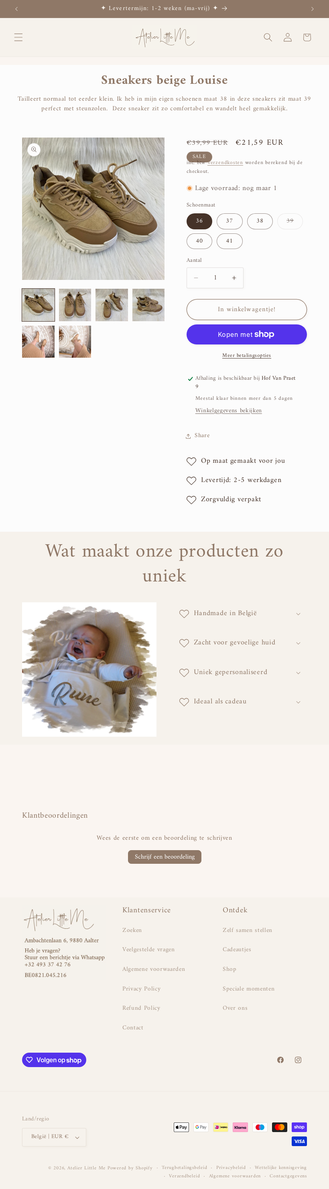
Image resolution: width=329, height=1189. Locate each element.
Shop (230, 969)
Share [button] (202, 435)
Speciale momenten (248, 989)
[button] (18, 37)
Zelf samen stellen (247, 931)
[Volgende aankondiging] (312, 9)
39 (294, 222)
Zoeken (132, 931)
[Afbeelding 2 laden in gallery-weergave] (75, 305)
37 (229, 221)
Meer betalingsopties (246, 355)
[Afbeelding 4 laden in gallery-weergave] (148, 305)
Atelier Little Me (86, 1168)
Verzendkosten (225, 162)
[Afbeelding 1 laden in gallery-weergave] (38, 305)
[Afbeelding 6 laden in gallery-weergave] (75, 342)
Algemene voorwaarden (153, 969)
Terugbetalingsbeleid (184, 1168)
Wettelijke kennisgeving (281, 1168)
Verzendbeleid (184, 1177)
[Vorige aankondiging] (16, 9)
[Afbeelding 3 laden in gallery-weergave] (111, 305)
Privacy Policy (141, 989)
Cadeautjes (237, 949)
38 (260, 221)
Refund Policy (141, 1008)
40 (199, 241)
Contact (133, 1028)
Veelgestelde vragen (148, 949)
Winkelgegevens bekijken (228, 410)
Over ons (235, 1008)
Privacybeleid (231, 1168)
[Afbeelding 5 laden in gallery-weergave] (38, 342)
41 (229, 241)
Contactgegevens (288, 1177)
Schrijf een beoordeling (165, 857)
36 (199, 221)
